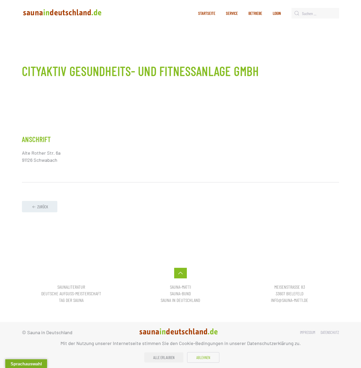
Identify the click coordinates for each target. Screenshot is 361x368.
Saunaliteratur (71, 287)
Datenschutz (330, 332)
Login (277, 13)
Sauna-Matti (180, 287)
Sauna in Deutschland (180, 300)
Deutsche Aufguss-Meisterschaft (71, 293)
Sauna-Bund (180, 293)
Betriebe (255, 13)
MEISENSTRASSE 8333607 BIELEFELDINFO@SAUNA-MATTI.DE (289, 293)
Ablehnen (203, 357)
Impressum (307, 332)
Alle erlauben (163, 357)
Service (232, 13)
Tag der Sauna (71, 300)
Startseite (206, 13)
